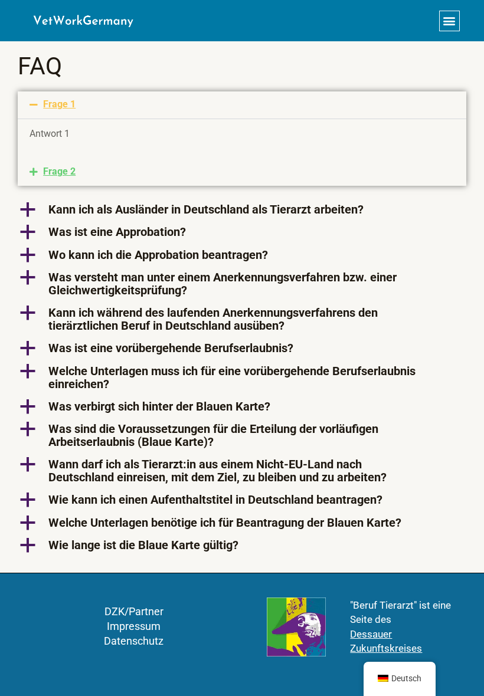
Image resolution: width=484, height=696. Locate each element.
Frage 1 (59, 104)
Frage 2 (59, 171)
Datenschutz (133, 641)
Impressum (134, 626)
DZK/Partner (133, 611)
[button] (449, 21)
